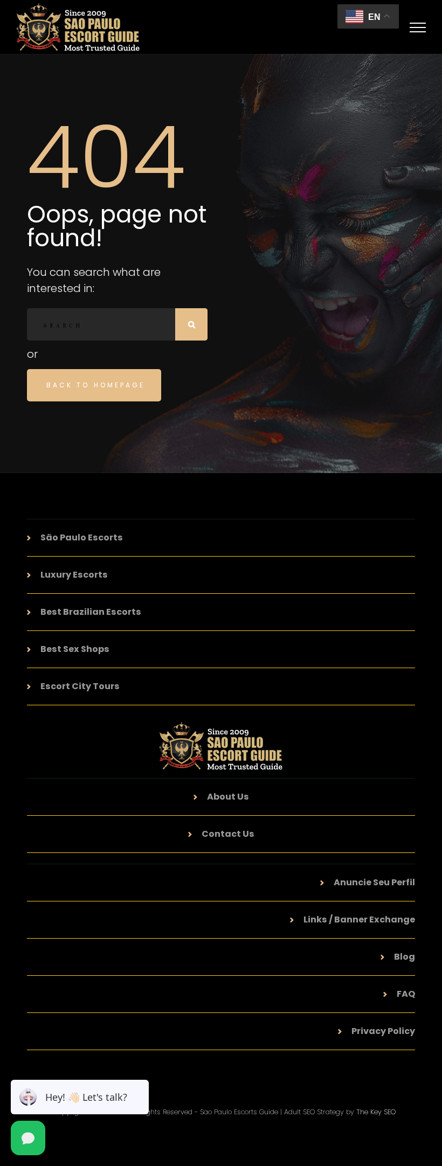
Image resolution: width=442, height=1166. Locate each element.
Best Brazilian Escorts (90, 612)
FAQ (406, 994)
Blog (404, 956)
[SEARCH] (191, 324)
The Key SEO (376, 1111)
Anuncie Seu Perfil (374, 882)
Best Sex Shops (74, 649)
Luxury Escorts (74, 574)
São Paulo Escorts (81, 537)
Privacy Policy (383, 1031)
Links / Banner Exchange (359, 919)
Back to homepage (95, 385)
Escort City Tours (80, 686)
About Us (228, 796)
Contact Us (228, 834)
